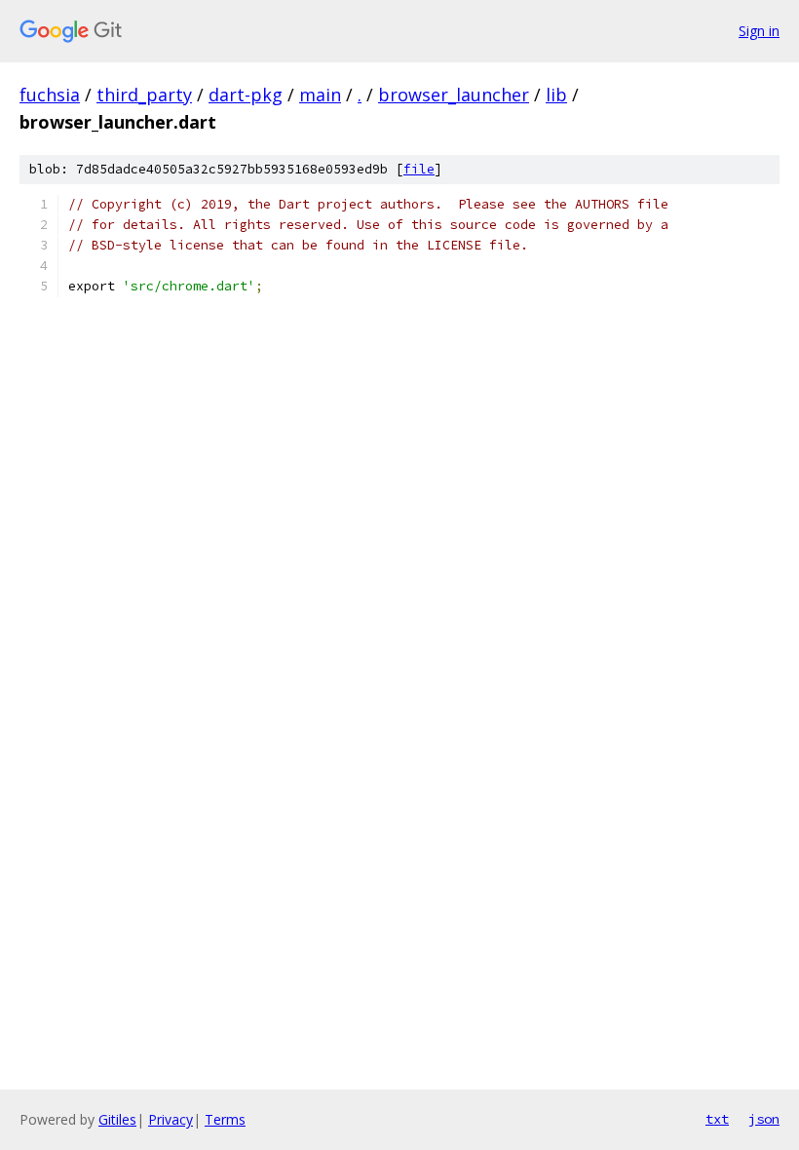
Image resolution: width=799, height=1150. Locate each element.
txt (717, 1119)
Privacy (170, 1119)
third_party (144, 94)
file (419, 169)
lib (556, 94)
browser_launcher (453, 94)
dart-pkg (246, 94)
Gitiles (117, 1119)
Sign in (759, 30)
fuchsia (49, 94)
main (320, 94)
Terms (225, 1119)
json (764, 1119)
